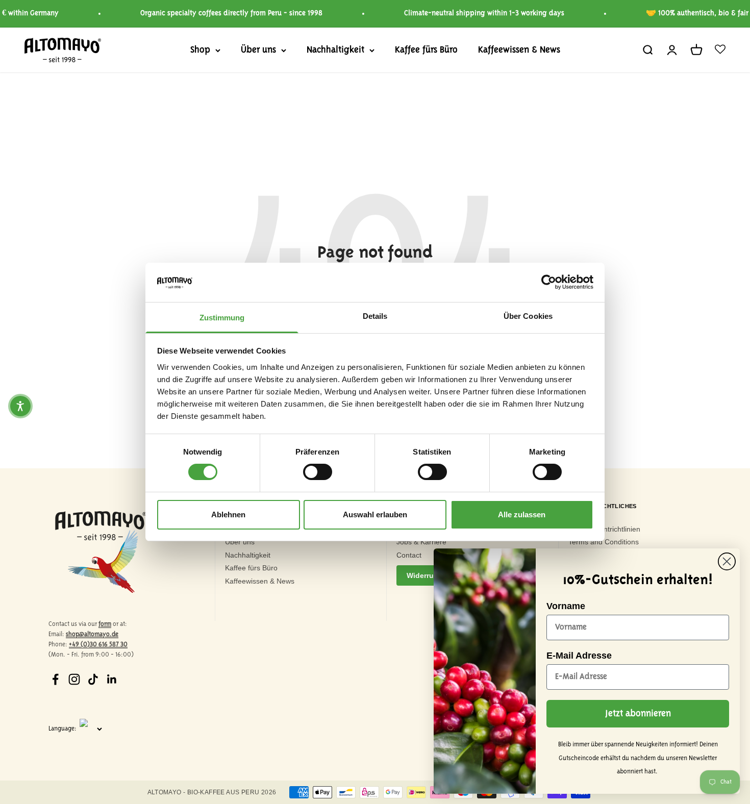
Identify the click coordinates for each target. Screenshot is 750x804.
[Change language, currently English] (97, 729)
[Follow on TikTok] (93, 679)
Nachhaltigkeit (335, 50)
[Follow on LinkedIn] (112, 679)
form (104, 624)
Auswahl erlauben (375, 514)
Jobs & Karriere (421, 542)
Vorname (565, 606)
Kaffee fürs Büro (426, 50)
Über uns (258, 50)
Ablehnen (228, 514)
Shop (200, 50)
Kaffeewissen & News (519, 50)
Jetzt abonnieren (638, 714)
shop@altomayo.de (92, 634)
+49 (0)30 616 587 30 (98, 644)
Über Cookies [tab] (528, 316)
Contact (408, 555)
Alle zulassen (521, 514)
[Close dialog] (727, 561)
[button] (20, 406)
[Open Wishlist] (720, 50)
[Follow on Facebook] (55, 679)
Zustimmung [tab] (222, 317)
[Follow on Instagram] (74, 679)
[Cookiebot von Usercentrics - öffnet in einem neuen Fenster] (548, 282)
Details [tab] (375, 316)
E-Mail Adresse (579, 655)
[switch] (317, 472)
